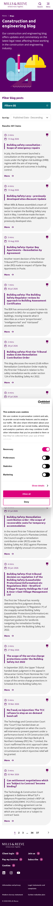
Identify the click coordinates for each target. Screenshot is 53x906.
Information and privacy (11, 885)
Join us (31, 853)
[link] (3, 872)
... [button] (27, 832)
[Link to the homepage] (17, 4)
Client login (8, 853)
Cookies (6, 865)
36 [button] (32, 832)
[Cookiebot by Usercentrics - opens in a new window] (38, 402)
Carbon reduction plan (36, 894)
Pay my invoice (10, 859)
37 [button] (37, 832)
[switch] (46, 458)
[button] (4, 832)
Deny (26, 502)
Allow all (26, 494)
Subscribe (33, 859)
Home (4, 16)
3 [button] (23, 832)
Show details (38, 485)
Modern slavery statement (12, 894)
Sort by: (5, 117)
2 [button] (19, 832)
